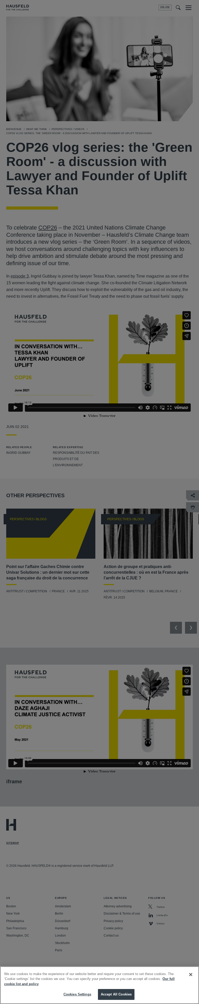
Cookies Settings (77, 994)
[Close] (190, 974)
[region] (99, 985)
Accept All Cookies (116, 994)
